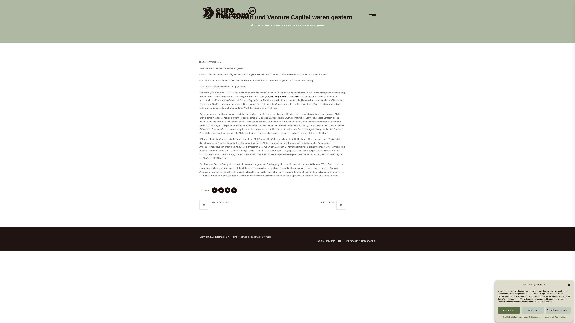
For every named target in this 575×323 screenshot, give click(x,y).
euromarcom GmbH (261, 237)
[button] (569, 284)
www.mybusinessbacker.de (284, 96)
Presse (268, 25)
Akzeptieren (509, 310)
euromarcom (221, 237)
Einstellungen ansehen (558, 310)
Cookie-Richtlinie (510, 317)
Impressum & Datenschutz (530, 317)
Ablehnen (532, 310)
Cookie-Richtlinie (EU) (328, 241)
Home (257, 25)
